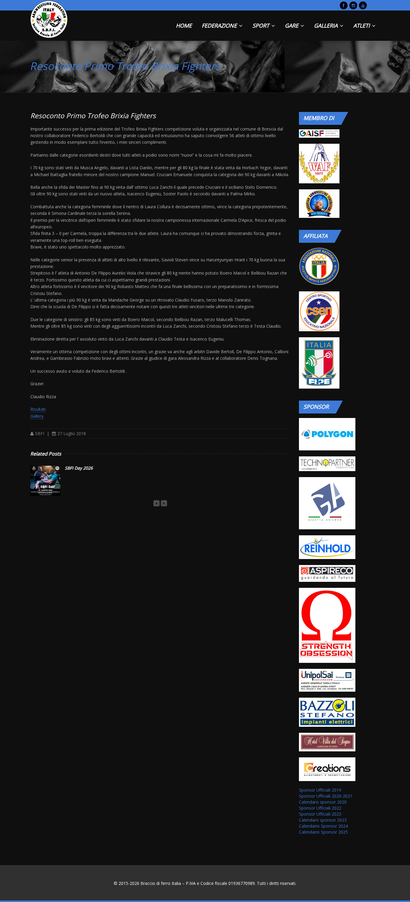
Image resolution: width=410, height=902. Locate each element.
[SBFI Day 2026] (45, 481)
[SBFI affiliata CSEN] (319, 311)
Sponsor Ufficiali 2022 (320, 808)
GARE (292, 25)
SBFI (39, 433)
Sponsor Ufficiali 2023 (320, 814)
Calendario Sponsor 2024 (323, 826)
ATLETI (362, 25)
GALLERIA (326, 25)
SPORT (261, 25)
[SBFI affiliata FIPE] (319, 363)
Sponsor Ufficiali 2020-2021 (325, 796)
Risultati (38, 409)
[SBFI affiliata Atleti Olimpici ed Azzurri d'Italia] (319, 266)
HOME (184, 25)
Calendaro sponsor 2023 (323, 820)
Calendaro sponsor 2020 (323, 802)
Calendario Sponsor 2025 (323, 832)
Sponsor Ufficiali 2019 (320, 790)
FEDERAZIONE (220, 25)
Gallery (37, 416)
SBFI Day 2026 (79, 468)
